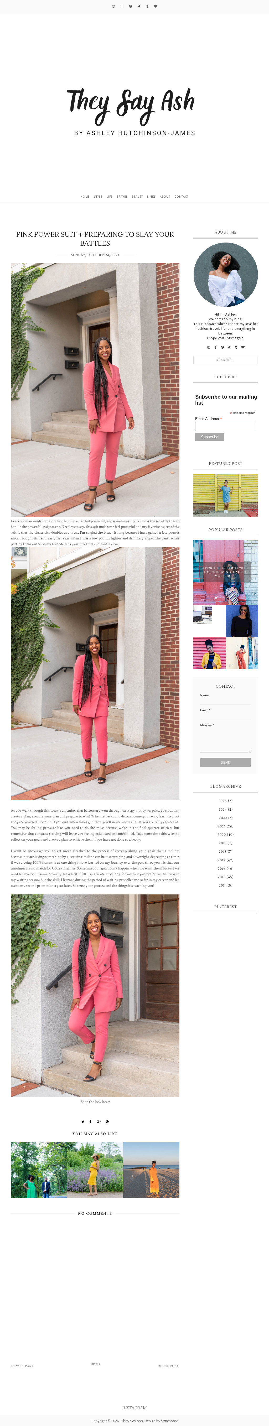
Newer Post (22, 1366)
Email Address (208, 418)
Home (85, 196)
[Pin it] (107, 1121)
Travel (122, 196)
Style (98, 196)
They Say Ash (132, 1420)
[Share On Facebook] (91, 1121)
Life (110, 196)
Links (151, 196)
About (165, 196)
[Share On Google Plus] (99, 1121)
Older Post (168, 1366)
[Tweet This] (83, 1121)
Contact (181, 196)
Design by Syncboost (161, 1420)
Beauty (137, 196)
